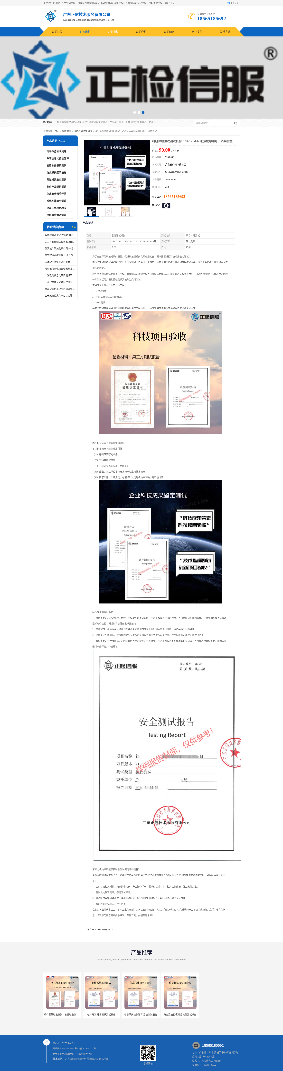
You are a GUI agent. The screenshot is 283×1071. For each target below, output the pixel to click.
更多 (73, 227)
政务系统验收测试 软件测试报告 (140, 1014)
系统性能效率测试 (56, 201)
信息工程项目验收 (56, 208)
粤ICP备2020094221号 (85, 1048)
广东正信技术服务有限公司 (66, 1054)
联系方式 (225, 31)
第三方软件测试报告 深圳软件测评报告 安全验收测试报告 (60, 242)
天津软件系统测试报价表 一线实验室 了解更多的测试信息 (60, 262)
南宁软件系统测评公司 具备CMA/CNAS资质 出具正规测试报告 (60, 255)
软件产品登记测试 (56, 186)
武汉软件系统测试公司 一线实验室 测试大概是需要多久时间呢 (60, 248)
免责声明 (81, 1059)
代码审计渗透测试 (56, 215)
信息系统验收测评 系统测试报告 (101, 1014)
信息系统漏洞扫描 (56, 172)
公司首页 (57, 31)
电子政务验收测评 (56, 151)
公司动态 (169, 31)
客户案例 (197, 31)
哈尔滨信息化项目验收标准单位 (60, 269)
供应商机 (85, 31)
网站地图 (103, 1059)
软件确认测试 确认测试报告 (62, 1014)
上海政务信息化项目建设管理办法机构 (60, 282)
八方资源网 (71, 1059)
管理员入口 (93, 1059)
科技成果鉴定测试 (83, 131)
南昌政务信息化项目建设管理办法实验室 (60, 289)
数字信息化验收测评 (58, 158)
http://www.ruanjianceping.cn (99, 929)
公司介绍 (141, 31)
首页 (57, 131)
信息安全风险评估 (56, 193)
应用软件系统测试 (56, 165)
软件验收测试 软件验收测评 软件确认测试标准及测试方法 (60, 235)
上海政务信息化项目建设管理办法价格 (60, 275)
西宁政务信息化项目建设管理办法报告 (60, 295)
